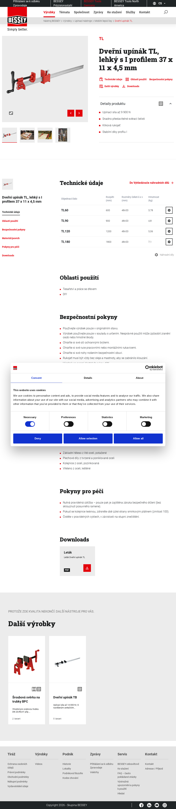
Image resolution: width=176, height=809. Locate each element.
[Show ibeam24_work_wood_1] (44, 135)
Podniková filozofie (73, 773)
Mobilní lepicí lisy (103, 20)
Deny (38, 438)
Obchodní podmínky (18, 777)
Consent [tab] (36, 377)
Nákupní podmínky (18, 781)
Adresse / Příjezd (154, 768)
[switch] (69, 424)
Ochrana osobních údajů (17, 766)
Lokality (67, 768)
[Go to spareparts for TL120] (169, 231)
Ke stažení (123, 768)
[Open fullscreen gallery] (11, 113)
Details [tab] (88, 377)
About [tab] (139, 377)
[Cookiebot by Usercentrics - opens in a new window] (148, 368)
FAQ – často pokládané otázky (127, 775)
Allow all (138, 438)
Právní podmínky (16, 772)
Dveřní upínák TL (123, 20)
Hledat (121, 793)
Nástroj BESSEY (51, 20)
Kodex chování (70, 778)
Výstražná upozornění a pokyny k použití (129, 785)
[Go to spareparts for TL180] (169, 241)
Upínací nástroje (83, 20)
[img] (45, 79)
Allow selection (88, 438)
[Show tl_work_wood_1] (27, 135)
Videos (38, 764)
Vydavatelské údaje (18, 786)
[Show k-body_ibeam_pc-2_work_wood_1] (62, 135)
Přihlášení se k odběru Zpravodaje (101, 766)
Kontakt (149, 764)
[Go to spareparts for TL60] (169, 210)
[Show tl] (9, 135)
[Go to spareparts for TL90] (169, 220)
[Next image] (79, 113)
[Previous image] (70, 113)
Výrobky (67, 20)
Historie (67, 764)
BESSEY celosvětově (128, 764)
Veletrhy (94, 772)
